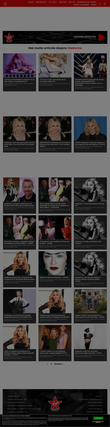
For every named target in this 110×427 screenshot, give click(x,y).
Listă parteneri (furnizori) (52, 421)
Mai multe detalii (11, 419)
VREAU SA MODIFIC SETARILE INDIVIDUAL (97, 422)
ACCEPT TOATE (98, 418)
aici (22, 423)
